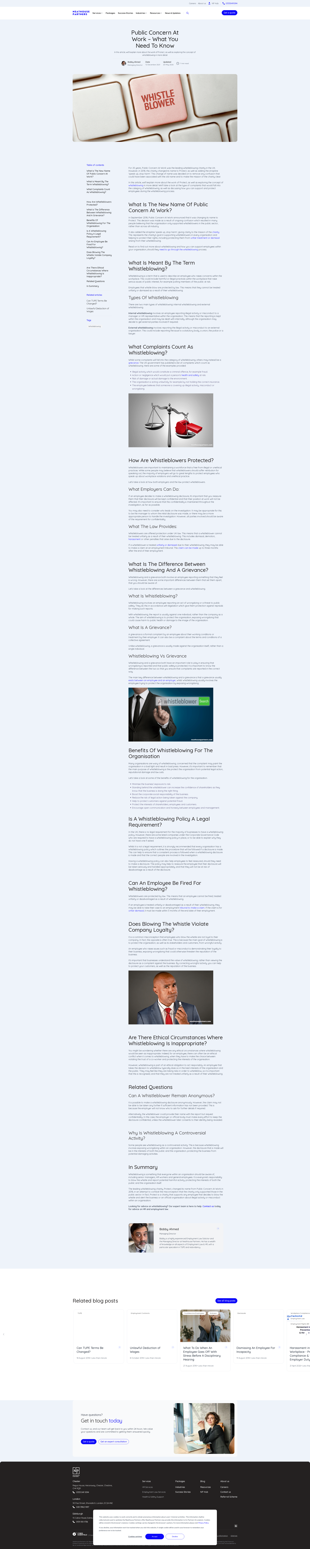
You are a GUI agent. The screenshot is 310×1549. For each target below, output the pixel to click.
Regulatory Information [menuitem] (218, 1536)
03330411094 (231, 3)
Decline (175, 1536)
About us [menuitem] (224, 1481)
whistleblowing (135, 185)
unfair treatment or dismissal (205, 238)
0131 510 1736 (82, 1522)
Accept (154, 1536)
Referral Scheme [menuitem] (228, 1496)
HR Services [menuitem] (147, 1487)
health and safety (190, 375)
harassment (134, 539)
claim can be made (188, 548)
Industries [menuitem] (180, 1487)
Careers (192, 3)
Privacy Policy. (203, 1523)
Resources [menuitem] (205, 1487)
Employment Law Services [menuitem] (154, 1492)
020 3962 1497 (82, 1507)
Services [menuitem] (146, 1481)
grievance (133, 362)
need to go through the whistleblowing (178, 249)
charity (215, 232)
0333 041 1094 (82, 1492)
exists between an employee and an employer (152, 680)
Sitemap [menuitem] (234, 1536)
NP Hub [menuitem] (204, 1492)
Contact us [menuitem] (225, 1492)
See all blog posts (226, 1300)
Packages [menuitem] (180, 1481)
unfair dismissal (136, 910)
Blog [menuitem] (202, 1481)
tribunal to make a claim (192, 907)
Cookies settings (135, 1536)
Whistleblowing (95, 326)
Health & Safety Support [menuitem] (153, 1497)
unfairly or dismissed (167, 545)
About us (202, 3)
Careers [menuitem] (224, 1487)
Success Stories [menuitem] (183, 1492)
